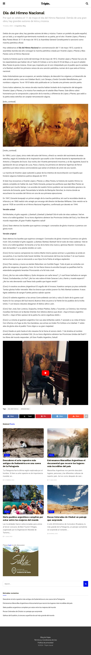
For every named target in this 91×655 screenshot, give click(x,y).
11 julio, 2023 (8, 536)
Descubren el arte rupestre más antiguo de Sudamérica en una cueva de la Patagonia (22, 463)
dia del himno (13, 409)
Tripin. (45, 3)
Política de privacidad (45, 643)
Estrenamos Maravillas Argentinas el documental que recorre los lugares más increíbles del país (66, 463)
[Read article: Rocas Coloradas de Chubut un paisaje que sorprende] (67, 499)
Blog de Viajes (45, 637)
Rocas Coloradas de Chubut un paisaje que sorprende (22, 611)
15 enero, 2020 (8, 26)
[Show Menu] (4, 3)
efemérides (25, 409)
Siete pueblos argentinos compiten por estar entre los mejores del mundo (29, 607)
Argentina (18, 26)
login (10, 545)
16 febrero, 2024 (9, 480)
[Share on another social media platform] (86, 416)
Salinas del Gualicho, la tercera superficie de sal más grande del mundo (28, 615)
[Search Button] (87, 3)
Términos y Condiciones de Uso (45, 640)
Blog (24, 26)
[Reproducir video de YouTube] (45, 373)
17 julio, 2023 (52, 480)
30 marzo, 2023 (53, 533)
